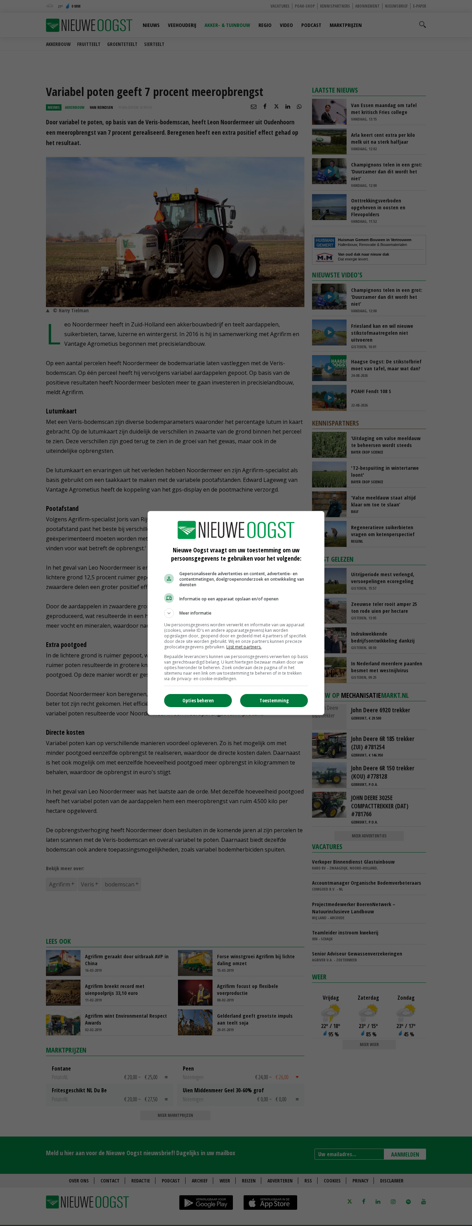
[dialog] (236, 613)
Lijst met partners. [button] (244, 647)
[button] (236, 613)
